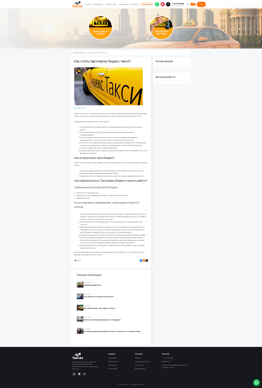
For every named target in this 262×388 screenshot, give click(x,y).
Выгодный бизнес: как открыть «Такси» (99, 308)
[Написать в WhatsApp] (256, 382)
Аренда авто (98, 4)
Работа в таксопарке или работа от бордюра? (102, 320)
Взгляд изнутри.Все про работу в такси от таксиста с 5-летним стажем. (112, 331)
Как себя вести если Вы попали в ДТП (98, 297)
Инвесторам (124, 4)
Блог (82, 53)
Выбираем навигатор (92, 285)
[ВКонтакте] (141, 260)
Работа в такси (111, 4)
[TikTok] (168, 4)
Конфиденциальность (142, 361)
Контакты (134, 4)
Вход (201, 4)
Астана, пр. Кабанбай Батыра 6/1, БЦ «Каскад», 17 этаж (174, 366)
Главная (88, 4)
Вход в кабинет (140, 369)
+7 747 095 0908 (178, 4)
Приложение (112, 369)
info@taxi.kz (166, 361)
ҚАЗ (188, 4)
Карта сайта (139, 365)
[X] (146, 260)
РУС (193, 4)
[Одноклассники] (144, 260)
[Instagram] (162, 4)
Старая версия (147, 4)
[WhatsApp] (157, 4)
